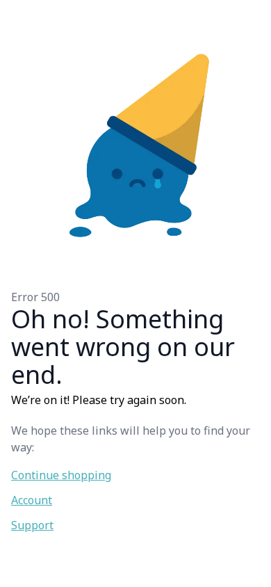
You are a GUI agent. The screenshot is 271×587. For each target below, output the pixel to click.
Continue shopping (61, 475)
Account (31, 500)
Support (32, 525)
